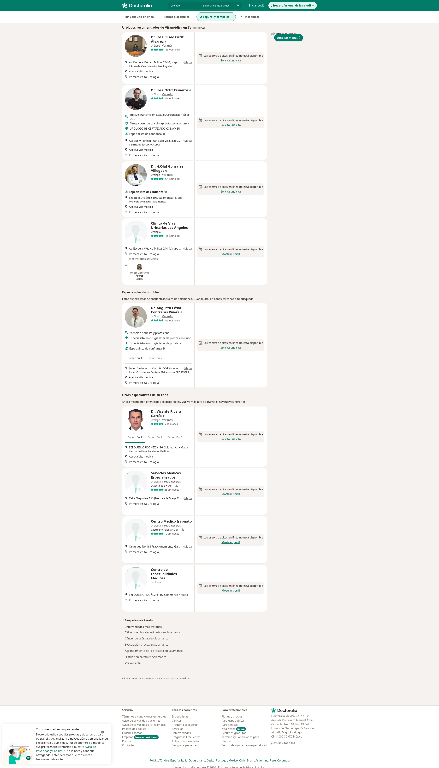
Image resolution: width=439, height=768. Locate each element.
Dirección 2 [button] (155, 358)
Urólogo (148, 678)
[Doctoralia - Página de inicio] (143, 5)
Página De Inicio (131, 678)
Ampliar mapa (287, 38)
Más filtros (252, 17)
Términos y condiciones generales (144, 716)
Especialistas (180, 716)
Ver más (167, 45)
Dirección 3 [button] (175, 437)
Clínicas (177, 720)
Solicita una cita (231, 60)
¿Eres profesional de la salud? (291, 5)
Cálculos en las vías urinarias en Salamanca (153, 632)
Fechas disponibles (176, 17)
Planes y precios (232, 716)
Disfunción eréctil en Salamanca (145, 657)
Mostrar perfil (231, 254)
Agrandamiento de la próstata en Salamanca (154, 651)
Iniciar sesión (257, 5)
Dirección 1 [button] (135, 358)
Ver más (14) (133, 663)
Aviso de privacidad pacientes (141, 720)
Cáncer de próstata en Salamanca (146, 638)
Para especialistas (233, 720)
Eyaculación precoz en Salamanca (146, 644)
